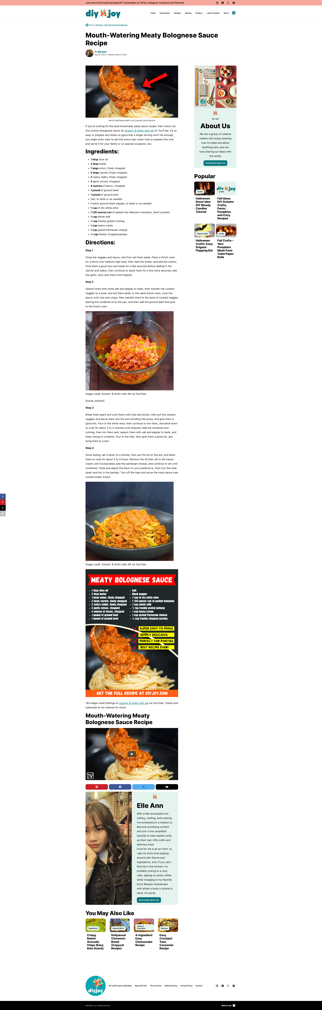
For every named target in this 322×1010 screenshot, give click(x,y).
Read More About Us (215, 163)
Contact (199, 986)
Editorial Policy (171, 986)
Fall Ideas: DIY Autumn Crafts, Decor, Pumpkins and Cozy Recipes (225, 208)
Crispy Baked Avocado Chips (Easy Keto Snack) (95, 941)
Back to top (226, 1005)
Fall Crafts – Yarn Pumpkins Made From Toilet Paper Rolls (225, 249)
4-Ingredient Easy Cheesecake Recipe (143, 940)
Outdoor (199, 13)
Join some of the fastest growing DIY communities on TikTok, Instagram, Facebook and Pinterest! (135, 3)
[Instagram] (217, 3)
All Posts (99, 25)
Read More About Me (149, 900)
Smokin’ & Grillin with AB (139, 130)
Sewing (188, 13)
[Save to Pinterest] (3, 502)
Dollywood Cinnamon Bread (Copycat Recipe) (118, 941)
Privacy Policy (186, 986)
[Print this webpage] (3, 513)
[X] (228, 3)
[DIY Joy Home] (103, 13)
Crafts (153, 13)
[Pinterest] (233, 3)
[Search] (233, 13)
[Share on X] (3, 508)
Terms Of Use (156, 986)
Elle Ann (102, 51)
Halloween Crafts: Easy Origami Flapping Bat (204, 245)
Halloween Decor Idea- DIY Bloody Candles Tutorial (204, 205)
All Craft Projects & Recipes (116, 25)
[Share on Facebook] (3, 496)
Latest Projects (213, 13)
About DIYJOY (141, 986)
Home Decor (165, 13)
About (226, 13)
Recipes (177, 13)
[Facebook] (222, 3)
